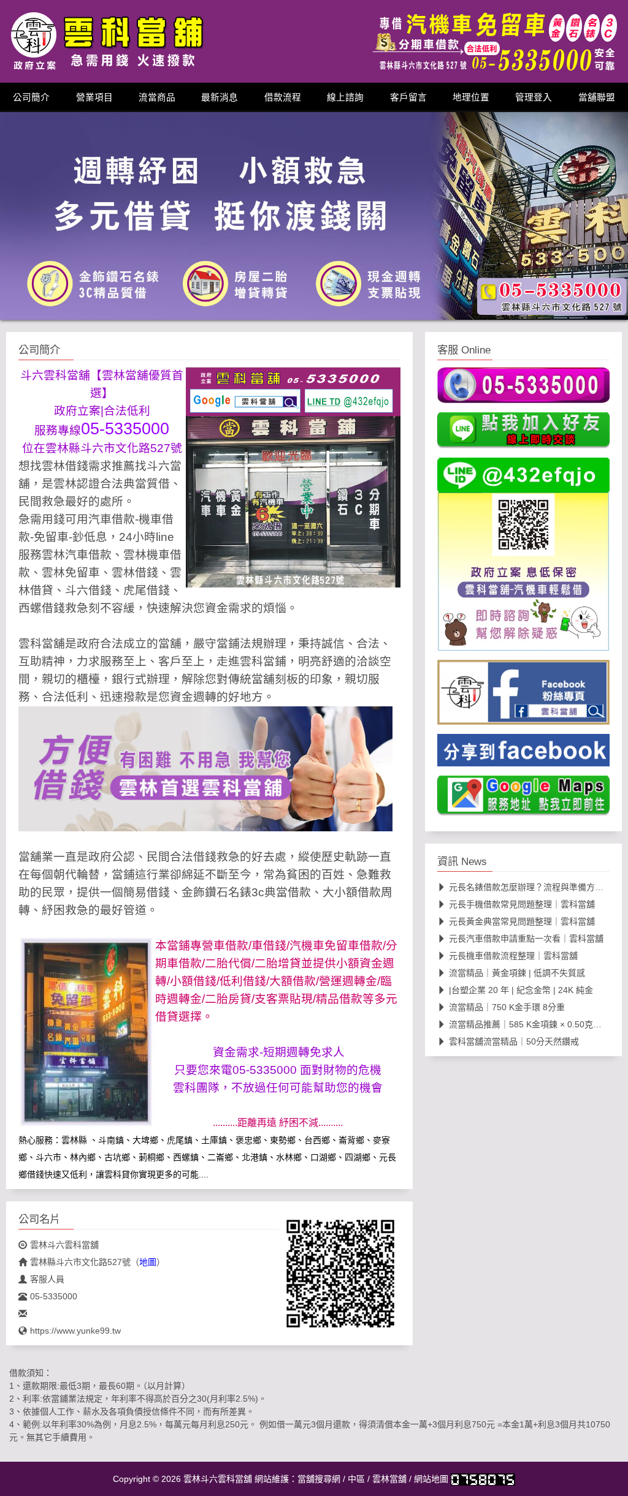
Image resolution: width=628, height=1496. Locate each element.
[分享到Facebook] (523, 753)
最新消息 (219, 97)
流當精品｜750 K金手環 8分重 (507, 1007)
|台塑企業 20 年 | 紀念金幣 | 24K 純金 (521, 990)
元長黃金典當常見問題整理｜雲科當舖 (522, 921)
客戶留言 (408, 97)
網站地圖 (431, 1478)
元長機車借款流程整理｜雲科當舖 (513, 956)
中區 (356, 1478)
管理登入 (533, 97)
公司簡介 (31, 97)
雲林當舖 (389, 1478)
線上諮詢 (345, 97)
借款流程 (282, 97)
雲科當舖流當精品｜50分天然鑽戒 (514, 1041)
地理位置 (471, 97)
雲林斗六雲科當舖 (64, 1244)
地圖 (147, 1261)
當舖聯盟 (596, 97)
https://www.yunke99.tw (75, 1330)
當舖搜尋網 (318, 1478)
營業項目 (94, 97)
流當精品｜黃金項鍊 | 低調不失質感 (517, 973)
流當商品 (157, 97)
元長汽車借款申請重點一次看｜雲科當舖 (526, 938)
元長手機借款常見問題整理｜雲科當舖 (522, 904)
